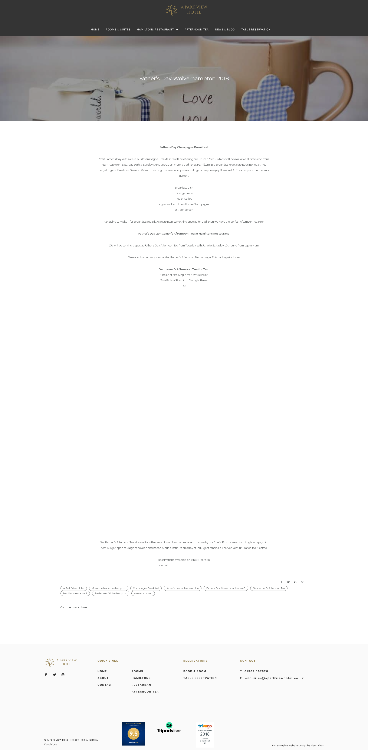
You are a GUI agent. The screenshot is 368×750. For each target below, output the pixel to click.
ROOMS (137, 671)
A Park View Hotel (73, 588)
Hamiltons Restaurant (155, 29)
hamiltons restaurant (75, 593)
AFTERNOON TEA (145, 691)
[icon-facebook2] (47, 675)
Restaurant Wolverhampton (110, 593)
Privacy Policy (78, 739)
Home (95, 29)
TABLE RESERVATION (200, 678)
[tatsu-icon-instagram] (63, 674)
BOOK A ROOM (194, 671)
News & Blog (225, 29)
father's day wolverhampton (183, 588)
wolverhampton (143, 593)
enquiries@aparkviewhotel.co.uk (189, 565)
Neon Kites (317, 745)
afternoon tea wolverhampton (108, 588)
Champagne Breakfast (146, 588)
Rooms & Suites (118, 29)
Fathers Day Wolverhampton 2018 (225, 588)
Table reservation (256, 29)
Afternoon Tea (197, 29)
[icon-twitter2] (55, 675)
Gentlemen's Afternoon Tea (269, 588)
